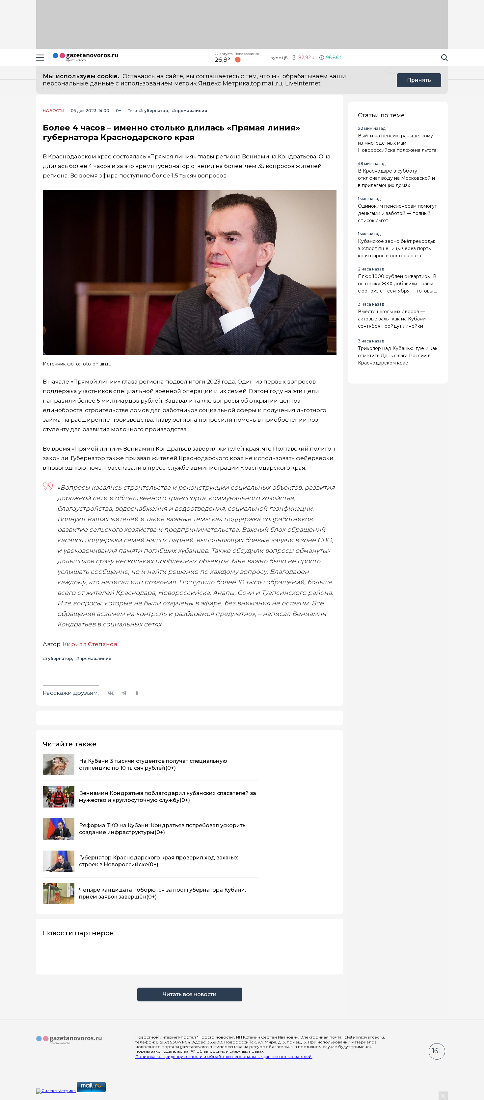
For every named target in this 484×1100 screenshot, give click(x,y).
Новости (53, 110)
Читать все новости (190, 994)
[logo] (69, 1040)
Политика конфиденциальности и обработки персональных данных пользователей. (223, 1056)
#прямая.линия (189, 110)
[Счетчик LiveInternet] (121, 1090)
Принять (419, 80)
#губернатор (153, 110)
